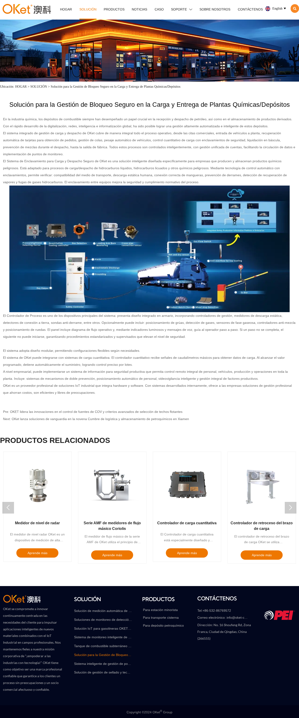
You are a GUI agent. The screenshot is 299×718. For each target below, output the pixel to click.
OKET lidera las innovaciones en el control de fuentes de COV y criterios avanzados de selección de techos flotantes (96, 412)
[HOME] (27, 9)
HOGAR (21, 86)
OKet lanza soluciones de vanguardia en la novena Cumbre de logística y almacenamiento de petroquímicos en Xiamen (100, 419)
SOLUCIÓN (38, 86)
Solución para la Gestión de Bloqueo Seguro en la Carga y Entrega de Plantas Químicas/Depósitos (115, 86)
